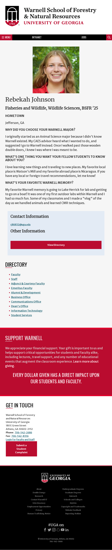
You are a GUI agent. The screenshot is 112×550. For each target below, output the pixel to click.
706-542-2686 (23, 432)
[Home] (56, 16)
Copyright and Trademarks (73, 506)
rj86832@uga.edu (20, 224)
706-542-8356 (20, 436)
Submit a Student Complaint (21, 449)
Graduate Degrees (73, 492)
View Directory (56, 244)
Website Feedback (73, 510)
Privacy (39, 510)
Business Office (20, 297)
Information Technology (26, 310)
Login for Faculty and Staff (20, 439)
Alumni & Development (26, 292)
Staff (14, 279)
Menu (7, 37)
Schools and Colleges (73, 499)
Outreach (73, 496)
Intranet (37, 37)
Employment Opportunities (39, 506)
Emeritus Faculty (21, 288)
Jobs (83, 37)
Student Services (21, 315)
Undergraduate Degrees (73, 489)
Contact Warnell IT (39, 499)
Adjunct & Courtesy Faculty (28, 283)
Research (39, 496)
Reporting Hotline (73, 513)
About (38, 489)
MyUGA (73, 503)
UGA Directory (39, 503)
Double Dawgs (39, 492)
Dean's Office (19, 306)
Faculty (15, 274)
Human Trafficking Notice (38, 513)
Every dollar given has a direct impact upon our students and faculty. (56, 378)
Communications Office (26, 301)
